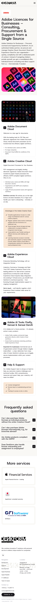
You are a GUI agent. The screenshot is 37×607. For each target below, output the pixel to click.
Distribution (5, 562)
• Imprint (29, 599)
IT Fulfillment (5, 578)
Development (5, 568)
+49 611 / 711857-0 (8, 588)
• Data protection (5, 601)
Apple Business (6, 572)
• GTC (11, 601)
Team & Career (6, 581)
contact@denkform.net (8, 591)
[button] (34, 3)
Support (4, 565)
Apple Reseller (6, 575)
